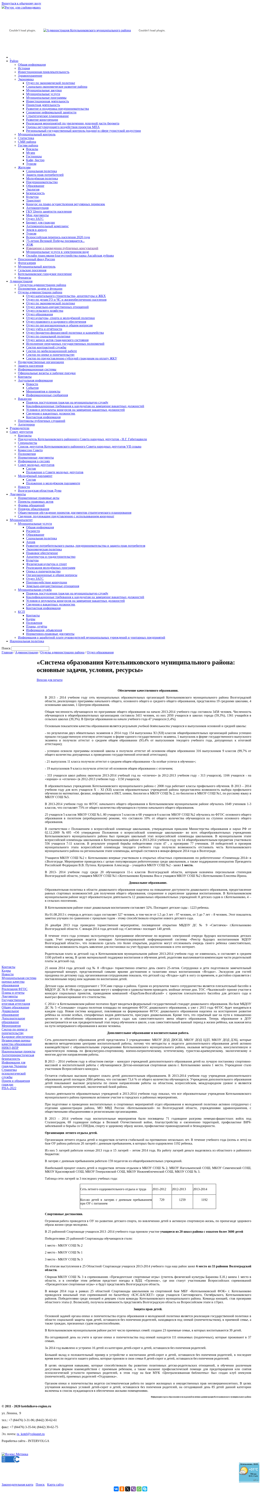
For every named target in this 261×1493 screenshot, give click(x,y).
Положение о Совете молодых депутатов (54, 472)
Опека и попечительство (43, 571)
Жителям (24, 167)
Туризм (31, 163)
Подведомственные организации (41, 362)
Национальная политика (27, 641)
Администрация (21, 281)
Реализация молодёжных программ (50, 567)
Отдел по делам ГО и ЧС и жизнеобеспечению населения (66, 299)
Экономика (26, 79)
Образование (35, 185)
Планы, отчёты (36, 626)
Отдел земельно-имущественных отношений (57, 307)
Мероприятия (11, 1025)
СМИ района (27, 141)
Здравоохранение (30, 75)
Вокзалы (32, 149)
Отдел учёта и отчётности (44, 329)
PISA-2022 (9, 1088)
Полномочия (27, 454)
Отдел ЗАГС (35, 219)
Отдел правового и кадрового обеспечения (56, 321)
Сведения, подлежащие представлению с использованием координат (66, 516)
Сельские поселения (32, 270)
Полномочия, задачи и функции (40, 288)
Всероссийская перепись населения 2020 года (58, 237)
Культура (32, 197)
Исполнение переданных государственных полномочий (65, 343)
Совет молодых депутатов (36, 465)
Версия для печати (50, 680)
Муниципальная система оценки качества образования (19, 981)
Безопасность (35, 193)
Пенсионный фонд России (36, 259)
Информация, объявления (44, 630)
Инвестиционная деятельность (47, 101)
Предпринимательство (42, 182)
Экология (32, 189)
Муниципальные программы (46, 97)
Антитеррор (26, 424)
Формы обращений (31, 505)
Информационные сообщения (47, 395)
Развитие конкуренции (42, 119)
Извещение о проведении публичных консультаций (62, 248)
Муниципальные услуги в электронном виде (57, 252)
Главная (7, 652)
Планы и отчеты (13, 992)
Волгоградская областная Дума (39, 490)
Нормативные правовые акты (38, 498)
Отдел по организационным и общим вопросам (59, 325)
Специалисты (27, 443)
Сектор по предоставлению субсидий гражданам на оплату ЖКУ (71, 358)
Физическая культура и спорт (46, 564)
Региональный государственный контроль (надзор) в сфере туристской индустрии (83, 130)
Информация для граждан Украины (14, 1064)
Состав (31, 468)
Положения (34, 622)
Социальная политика (41, 171)
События (32, 387)
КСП (21, 611)
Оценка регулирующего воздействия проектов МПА (63, 127)
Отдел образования (39, 314)
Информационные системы (37, 369)
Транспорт (33, 200)
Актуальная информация (35, 380)
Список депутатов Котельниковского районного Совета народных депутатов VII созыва (79, 446)
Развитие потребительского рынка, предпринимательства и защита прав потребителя (85, 545)
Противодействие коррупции (46, 582)
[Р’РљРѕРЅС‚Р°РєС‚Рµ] (116, 1488)
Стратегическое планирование (47, 116)
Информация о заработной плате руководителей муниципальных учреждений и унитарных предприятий (91, 637)
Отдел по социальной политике (48, 336)
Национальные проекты (18, 1051)
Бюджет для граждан (40, 222)
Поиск (40, 1484)
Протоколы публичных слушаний (41, 421)
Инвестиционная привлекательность (43, 72)
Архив (30, 542)
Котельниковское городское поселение (45, 274)
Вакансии (25, 398)
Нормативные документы (36, 457)
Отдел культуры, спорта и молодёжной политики (60, 318)
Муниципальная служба (35, 589)
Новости (32, 384)
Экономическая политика (44, 549)
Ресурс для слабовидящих (23, 7)
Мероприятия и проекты (43, 391)
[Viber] (133, 1488)
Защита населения (30, 365)
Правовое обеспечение (42, 553)
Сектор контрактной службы (46, 347)
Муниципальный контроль (36, 134)
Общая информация (32, 64)
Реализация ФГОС (15, 989)
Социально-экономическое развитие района (56, 86)
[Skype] (144, 1488)
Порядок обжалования (33, 509)
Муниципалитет (21, 520)
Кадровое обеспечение (17, 1036)
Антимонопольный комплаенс (47, 226)
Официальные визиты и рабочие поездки (47, 373)
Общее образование (15, 1007)
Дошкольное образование (10, 1012)
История (24, 68)
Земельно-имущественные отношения (52, 586)
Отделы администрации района (40, 292)
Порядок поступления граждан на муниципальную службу (67, 402)
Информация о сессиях (34, 461)
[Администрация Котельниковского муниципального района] (22, 49)
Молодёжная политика (42, 178)
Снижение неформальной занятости (51, 112)
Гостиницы (34, 156)
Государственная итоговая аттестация (16, 1001)
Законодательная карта (17, 1484)
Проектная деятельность (43, 105)
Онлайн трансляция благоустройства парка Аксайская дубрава (70, 255)
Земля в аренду (36, 230)
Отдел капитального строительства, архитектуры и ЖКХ (66, 296)
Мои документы (37, 215)
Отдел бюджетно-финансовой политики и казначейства (65, 332)
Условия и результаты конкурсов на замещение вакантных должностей (75, 410)
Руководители (19, 428)
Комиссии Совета (30, 450)
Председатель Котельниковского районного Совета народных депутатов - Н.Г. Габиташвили (82, 439)
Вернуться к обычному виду (21, 3)
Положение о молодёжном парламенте (53, 483)
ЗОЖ (29, 244)
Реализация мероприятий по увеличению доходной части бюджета (72, 123)
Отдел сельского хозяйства (44, 310)
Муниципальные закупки (44, 90)
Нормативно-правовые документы (50, 634)
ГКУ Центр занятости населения (49, 211)
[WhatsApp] (139, 1488)
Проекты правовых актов (35, 501)
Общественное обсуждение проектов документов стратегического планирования (74, 512)
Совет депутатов (21, 432)
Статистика (26, 138)
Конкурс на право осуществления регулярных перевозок (65, 204)
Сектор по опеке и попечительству (50, 354)
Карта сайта (55, 1484)
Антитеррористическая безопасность (18, 1056)
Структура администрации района (42, 285)
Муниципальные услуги (43, 94)
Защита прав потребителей (45, 174)
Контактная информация (43, 417)
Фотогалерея (27, 263)
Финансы (24, 277)
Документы (18, 494)
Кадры (30, 619)
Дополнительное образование (13, 1020)
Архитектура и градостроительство (50, 556)
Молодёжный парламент (35, 476)
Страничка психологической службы (14, 1073)
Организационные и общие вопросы (51, 575)
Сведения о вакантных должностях (50, 413)
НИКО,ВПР (10, 1047)
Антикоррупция (37, 208)
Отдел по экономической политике (50, 83)
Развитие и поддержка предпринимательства (57, 108)
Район (14, 61)
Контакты (25, 376)
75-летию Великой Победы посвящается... (55, 241)
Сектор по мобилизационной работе (51, 351)
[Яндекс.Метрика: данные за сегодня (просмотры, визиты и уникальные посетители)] (15, 1454)
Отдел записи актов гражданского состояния (57, 340)
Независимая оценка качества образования (17, 1042)
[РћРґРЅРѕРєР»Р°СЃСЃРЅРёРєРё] (121, 1488)
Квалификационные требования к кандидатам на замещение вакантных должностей (85, 406)
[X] (127, 1488)
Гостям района (28, 145)
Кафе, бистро (35, 160)
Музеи (30, 152)
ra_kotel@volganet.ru (31, 1434)
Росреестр (33, 531)
